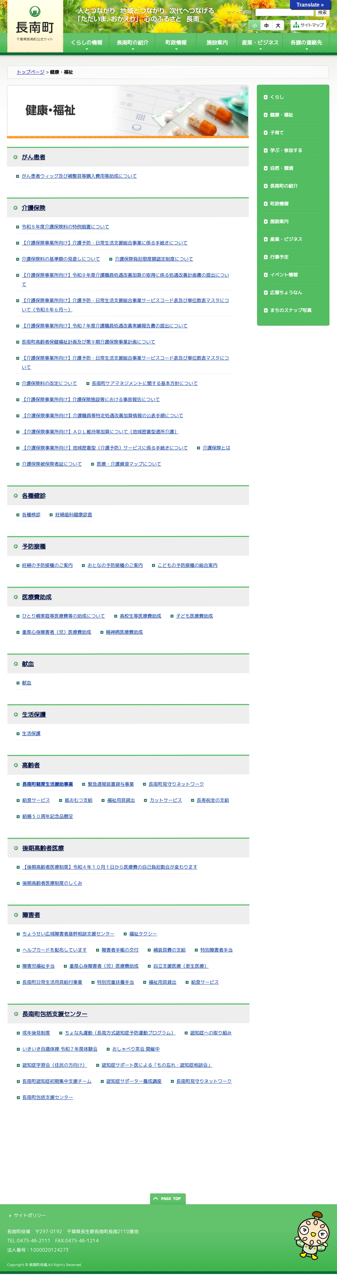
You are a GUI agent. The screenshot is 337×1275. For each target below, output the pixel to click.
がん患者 (33, 157)
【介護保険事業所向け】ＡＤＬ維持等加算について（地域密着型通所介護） (100, 431)
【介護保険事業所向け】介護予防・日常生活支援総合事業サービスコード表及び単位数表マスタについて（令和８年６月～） (125, 305)
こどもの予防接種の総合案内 (188, 565)
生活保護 (34, 714)
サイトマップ (312, 25)
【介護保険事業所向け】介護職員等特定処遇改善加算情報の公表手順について (102, 415)
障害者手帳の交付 (120, 950)
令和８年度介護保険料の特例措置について (65, 226)
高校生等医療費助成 (140, 616)
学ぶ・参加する (286, 150)
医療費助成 (37, 597)
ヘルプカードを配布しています (54, 950)
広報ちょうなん (286, 292)
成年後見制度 (36, 1033)
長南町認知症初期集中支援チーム (56, 1081)
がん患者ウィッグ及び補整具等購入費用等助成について (79, 176)
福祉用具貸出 (121, 800)
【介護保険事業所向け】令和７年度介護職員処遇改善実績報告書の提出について (105, 325)
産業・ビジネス (286, 239)
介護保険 (33, 208)
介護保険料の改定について (49, 383)
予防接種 (34, 546)
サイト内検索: (240, 12)
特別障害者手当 (216, 950)
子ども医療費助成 (194, 616)
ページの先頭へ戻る (168, 1198)
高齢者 (31, 765)
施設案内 (279, 221)
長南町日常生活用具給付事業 (52, 982)
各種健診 (34, 496)
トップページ (30, 72)
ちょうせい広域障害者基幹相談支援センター (68, 934)
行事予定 (279, 257)
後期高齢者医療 (43, 848)
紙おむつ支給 (78, 800)
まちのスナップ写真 (291, 310)
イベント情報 (284, 274)
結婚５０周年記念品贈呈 (47, 816)
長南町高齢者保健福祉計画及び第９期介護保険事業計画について (88, 342)
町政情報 (279, 203)
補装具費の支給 (169, 950)
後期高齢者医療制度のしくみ (52, 883)
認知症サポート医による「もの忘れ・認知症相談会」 (157, 1065)
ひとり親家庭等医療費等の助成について (63, 616)
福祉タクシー (143, 934)
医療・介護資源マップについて (129, 464)
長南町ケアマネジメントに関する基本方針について (145, 383)
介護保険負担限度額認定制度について (154, 259)
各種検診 (31, 514)
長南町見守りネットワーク (176, 784)
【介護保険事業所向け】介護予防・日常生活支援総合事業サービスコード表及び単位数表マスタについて (125, 362)
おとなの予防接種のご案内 (115, 565)
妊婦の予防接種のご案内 (47, 565)
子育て (277, 132)
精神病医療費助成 (124, 632)
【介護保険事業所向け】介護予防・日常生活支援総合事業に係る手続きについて (105, 243)
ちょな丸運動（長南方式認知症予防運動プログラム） (120, 1033)
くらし (277, 97)
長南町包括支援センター (55, 1014)
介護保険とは (216, 448)
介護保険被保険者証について (52, 464)
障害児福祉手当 (38, 966)
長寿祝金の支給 (213, 800)
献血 (28, 664)
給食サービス (36, 800)
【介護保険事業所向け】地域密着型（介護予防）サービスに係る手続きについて (105, 448)
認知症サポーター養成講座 (134, 1081)
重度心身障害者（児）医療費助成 (56, 632)
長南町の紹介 (284, 186)
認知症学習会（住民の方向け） (54, 1065)
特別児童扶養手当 (115, 982)
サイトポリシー (30, 1215)
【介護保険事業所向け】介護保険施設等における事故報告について (91, 399)
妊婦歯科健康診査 (73, 514)
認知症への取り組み (211, 1033)
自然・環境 (281, 168)
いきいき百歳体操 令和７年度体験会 (59, 1049)
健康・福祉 (281, 115)
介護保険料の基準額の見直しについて (61, 259)
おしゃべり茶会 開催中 (136, 1049)
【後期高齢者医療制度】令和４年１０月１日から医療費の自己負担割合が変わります (109, 867)
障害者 (31, 915)
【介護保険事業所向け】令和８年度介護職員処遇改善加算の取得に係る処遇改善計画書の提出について (125, 280)
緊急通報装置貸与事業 (111, 784)
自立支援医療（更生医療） (181, 966)
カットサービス (166, 800)
